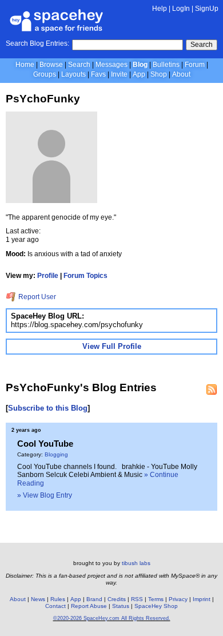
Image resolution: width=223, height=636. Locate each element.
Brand (94, 599)
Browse (51, 65)
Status (120, 606)
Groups (44, 74)
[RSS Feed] (211, 389)
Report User (36, 297)
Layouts (73, 74)
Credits (116, 599)
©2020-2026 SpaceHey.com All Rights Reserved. (111, 618)
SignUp (206, 9)
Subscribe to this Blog (47, 408)
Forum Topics (85, 276)
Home (24, 65)
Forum (195, 65)
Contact (55, 606)
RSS (137, 599)
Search (201, 45)
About (181, 74)
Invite (119, 74)
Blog (140, 65)
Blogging (56, 454)
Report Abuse (89, 606)
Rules (57, 599)
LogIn (181, 9)
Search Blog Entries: (37, 43)
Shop (158, 74)
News (38, 599)
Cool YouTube (45, 443)
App (139, 74)
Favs (98, 74)
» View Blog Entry (44, 495)
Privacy (178, 599)
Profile (47, 276)
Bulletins (166, 65)
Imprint (201, 599)
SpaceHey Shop (156, 606)
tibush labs (136, 563)
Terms (156, 599)
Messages (111, 65)
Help (159, 9)
